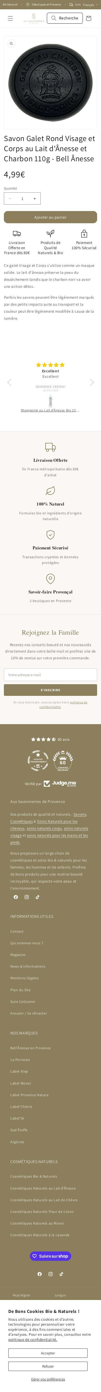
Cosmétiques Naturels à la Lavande (40, 1235)
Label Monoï (20, 1083)
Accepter (48, 1353)
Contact (17, 931)
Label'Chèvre (21, 1106)
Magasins (18, 954)
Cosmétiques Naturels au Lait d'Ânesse (43, 1188)
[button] (10, 18)
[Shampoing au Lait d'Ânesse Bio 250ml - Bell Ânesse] (51, 400)
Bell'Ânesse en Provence (30, 1048)
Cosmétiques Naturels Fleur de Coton (42, 1211)
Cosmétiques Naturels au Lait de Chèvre (44, 1200)
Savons (80, 814)
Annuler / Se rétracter (28, 1013)
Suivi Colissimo (22, 1001)
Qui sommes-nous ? (26, 943)
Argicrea (17, 1141)
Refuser (48, 1366)
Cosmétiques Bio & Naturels (33, 1176)
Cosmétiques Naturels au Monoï (37, 1223)
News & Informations (27, 966)
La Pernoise (20, 1059)
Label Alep (19, 1071)
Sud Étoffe (19, 1130)
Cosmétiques (21, 821)
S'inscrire (50, 690)
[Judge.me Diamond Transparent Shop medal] (38, 760)
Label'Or (17, 1118)
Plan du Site (20, 990)
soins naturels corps (44, 828)
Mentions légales (24, 978)
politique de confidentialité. (32, 1339)
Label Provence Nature (29, 1095)
